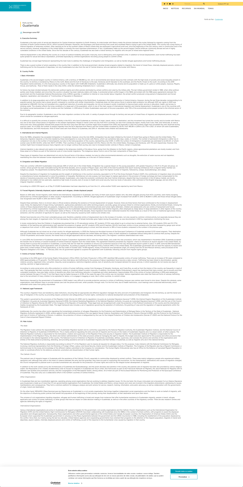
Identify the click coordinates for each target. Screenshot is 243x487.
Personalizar (183, 477)
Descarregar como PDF (31, 32)
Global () (222, 4)
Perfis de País (209, 19)
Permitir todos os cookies (183, 471)
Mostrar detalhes (74, 483)
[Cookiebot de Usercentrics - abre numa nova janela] (55, 483)
